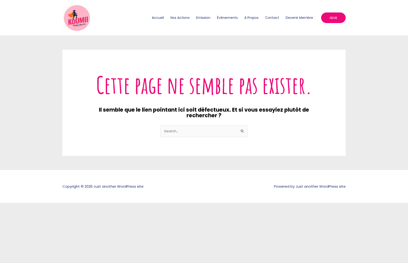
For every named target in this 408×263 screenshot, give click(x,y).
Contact (272, 17)
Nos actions (180, 17)
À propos (251, 17)
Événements (227, 17)
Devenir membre (299, 17)
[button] (333, 17)
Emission (203, 17)
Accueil (158, 17)
